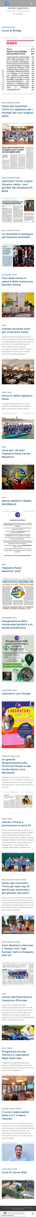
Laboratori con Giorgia (16, 693)
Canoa (4, 392)
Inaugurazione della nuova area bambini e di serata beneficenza (17, 624)
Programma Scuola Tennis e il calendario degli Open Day (15, 1054)
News (4, 102)
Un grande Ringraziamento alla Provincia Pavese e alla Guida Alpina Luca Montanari (16, 766)
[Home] (13, 14)
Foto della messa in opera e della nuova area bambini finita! (17, 281)
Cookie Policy (20, 1209)
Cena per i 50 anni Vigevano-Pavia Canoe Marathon (16, 453)
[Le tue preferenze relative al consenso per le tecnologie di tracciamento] (32, 1213)
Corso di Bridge (12, 30)
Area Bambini (7, 275)
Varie (18, 756)
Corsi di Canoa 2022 (14, 1172)
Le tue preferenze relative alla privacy (15, 1213)
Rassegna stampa (8, 27)
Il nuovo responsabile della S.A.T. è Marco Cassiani (15, 1115)
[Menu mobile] (31, 3)
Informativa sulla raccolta (8, 1215)
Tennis (9, 819)
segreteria (19, 14)
